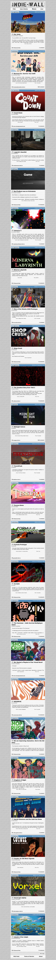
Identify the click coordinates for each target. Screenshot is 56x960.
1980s (20, 789)
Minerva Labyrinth (19, 270)
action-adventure (26, 906)
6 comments (41, 361)
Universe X (17, 230)
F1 (21, 551)
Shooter (25, 592)
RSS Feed (16, 956)
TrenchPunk (17, 466)
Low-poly (24, 551)
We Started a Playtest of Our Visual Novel (27, 662)
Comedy (24, 828)
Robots (25, 318)
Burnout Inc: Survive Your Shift (24, 73)
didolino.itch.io (16, 479)
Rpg (27, 43)
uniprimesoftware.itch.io (19, 244)
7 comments (41, 636)
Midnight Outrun (19, 427)
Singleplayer (24, 709)
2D (21, 789)
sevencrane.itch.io (17, 715)
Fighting (20, 161)
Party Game (33, 200)
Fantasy (25, 946)
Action (23, 592)
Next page (42, 953)
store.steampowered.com (19, 126)
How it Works (24, 9)
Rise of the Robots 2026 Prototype (25, 309)
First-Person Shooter (22, 472)
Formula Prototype (20, 544)
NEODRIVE (17, 701)
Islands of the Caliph (20, 937)
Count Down (17, 113)
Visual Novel (29, 357)
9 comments (41, 400)
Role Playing (21, 946)
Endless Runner (25, 435)
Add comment (41, 86)
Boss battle (24, 161)
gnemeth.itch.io (17, 558)
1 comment (41, 47)
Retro (22, 318)
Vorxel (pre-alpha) (19, 898)
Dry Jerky (16, 34)
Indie (27, 828)
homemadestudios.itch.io (19, 87)
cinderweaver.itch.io (18, 165)
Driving (21, 435)
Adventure (21, 867)
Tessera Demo (18, 505)
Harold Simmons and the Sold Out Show (27, 819)
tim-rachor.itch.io (17, 322)
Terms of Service (29, 956)
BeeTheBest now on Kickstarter (24, 191)
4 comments (41, 283)
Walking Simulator (21, 514)
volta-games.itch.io (17, 832)
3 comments (41, 597)
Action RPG (24, 789)
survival (20, 634)
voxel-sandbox (32, 906)
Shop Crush (17, 348)
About (40, 956)
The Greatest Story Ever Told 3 (24, 387)
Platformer (25, 200)
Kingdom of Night (19, 780)
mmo (23, 634)
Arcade (21, 122)
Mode (34, 9)
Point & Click (20, 828)
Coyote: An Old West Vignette (23, 858)
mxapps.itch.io (16, 440)
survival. (30, 43)
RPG (21, 277)
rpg (24, 634)
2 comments (41, 126)
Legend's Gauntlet (19, 152)
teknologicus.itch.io (18, 911)
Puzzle (26, 514)
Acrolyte (16, 584)
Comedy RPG (22, 396)
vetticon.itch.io (16, 401)
